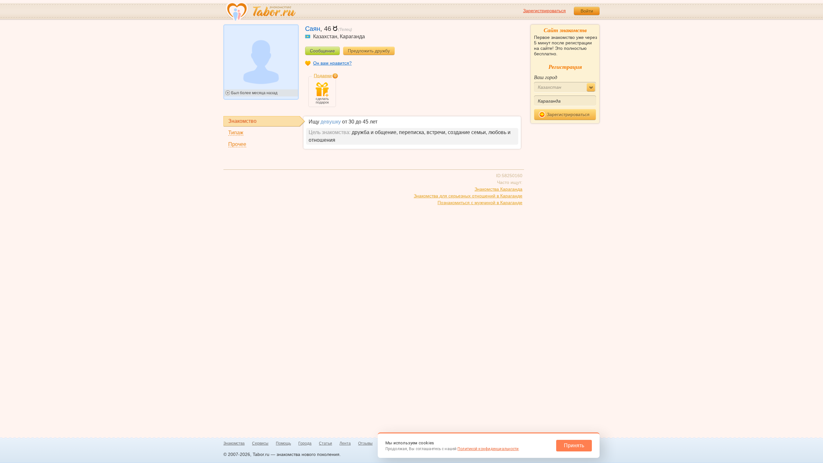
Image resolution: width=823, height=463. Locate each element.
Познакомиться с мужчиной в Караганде (480, 202)
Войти (587, 11)
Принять (574, 445)
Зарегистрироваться (544, 10)
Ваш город (545, 77)
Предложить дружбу (369, 50)
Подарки (323, 75)
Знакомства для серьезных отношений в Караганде (468, 195)
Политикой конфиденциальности (488, 449)
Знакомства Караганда (498, 189)
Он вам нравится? (332, 63)
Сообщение (322, 50)
